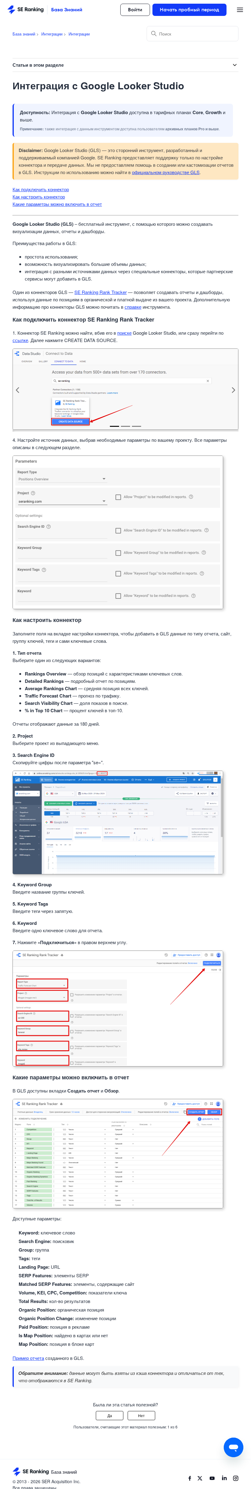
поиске (124, 332)
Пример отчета (28, 1358)
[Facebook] (189, 1479)
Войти (135, 9)
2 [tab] (125, 426)
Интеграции (51, 34)
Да (109, 1415)
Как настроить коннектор (39, 196)
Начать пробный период (189, 9)
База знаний (24, 34)
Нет (141, 1415)
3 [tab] (136, 426)
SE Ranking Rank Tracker (100, 292)
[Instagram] (235, 1479)
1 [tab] (114, 426)
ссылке (20, 340)
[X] (200, 1479)
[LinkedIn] (224, 1479)
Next (233, 390)
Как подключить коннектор (41, 189)
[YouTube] (212, 1479)
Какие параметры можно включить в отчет (57, 204)
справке (133, 306)
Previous (17, 390)
